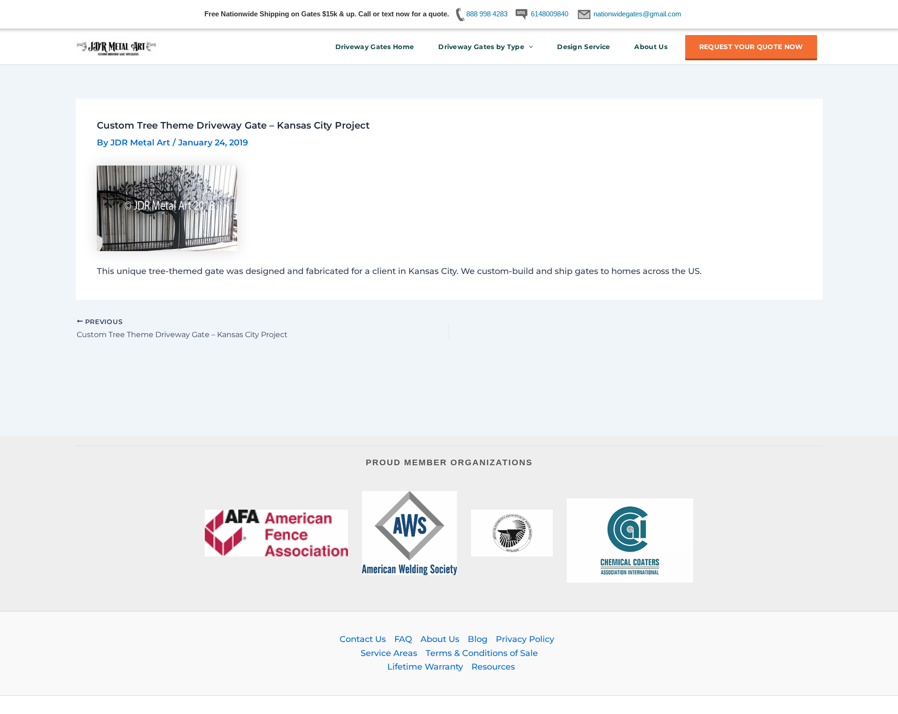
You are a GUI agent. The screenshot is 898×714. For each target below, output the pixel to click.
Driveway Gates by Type (481, 47)
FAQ (403, 639)
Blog (477, 639)
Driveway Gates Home (374, 47)
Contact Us (363, 639)
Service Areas (389, 653)
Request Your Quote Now (751, 47)
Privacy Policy (525, 639)
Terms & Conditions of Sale (482, 653)
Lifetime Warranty (425, 667)
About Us (650, 47)
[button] (528, 46)
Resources (493, 667)
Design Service (583, 47)
